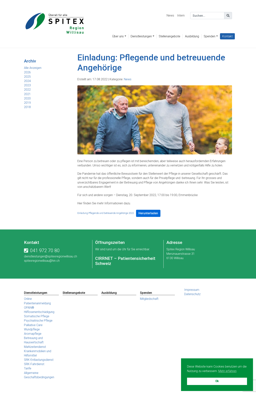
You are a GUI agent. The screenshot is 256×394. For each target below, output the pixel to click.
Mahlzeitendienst (35, 347)
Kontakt (227, 36)
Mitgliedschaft (149, 299)
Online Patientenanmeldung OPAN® (37, 303)
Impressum (191, 290)
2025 (27, 76)
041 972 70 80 (45, 250)
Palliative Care (33, 325)
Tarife (27, 368)
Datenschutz (192, 294)
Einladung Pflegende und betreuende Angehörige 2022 (105, 213)
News (170, 15)
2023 (27, 85)
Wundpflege (32, 329)
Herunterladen (148, 213)
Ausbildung (192, 36)
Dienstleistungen (141, 36)
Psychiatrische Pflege (38, 320)
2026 (27, 72)
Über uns (118, 36)
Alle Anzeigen (32, 68)
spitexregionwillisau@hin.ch (42, 260)
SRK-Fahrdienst (34, 364)
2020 (27, 98)
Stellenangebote (169, 36)
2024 (27, 81)
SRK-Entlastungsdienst (38, 360)
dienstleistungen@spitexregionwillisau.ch (50, 256)
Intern (181, 15)
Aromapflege (32, 333)
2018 (27, 107)
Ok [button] (217, 381)
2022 (27, 89)
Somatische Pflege (36, 316)
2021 (27, 94)
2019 (27, 103)
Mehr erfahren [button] (227, 371)
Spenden (209, 36)
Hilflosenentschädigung (39, 312)
